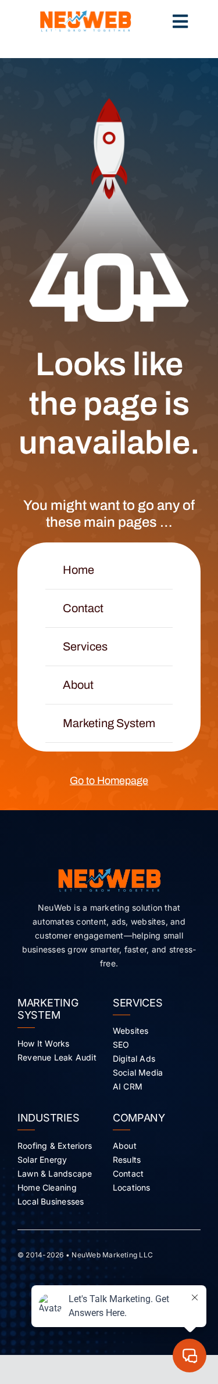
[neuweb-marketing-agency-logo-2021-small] (85, 15)
